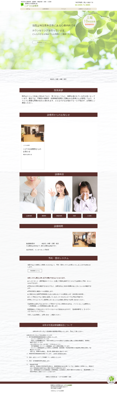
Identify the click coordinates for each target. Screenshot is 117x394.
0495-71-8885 (84, 5)
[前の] (8, 40)
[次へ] (108, 40)
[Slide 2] (58, 65)
